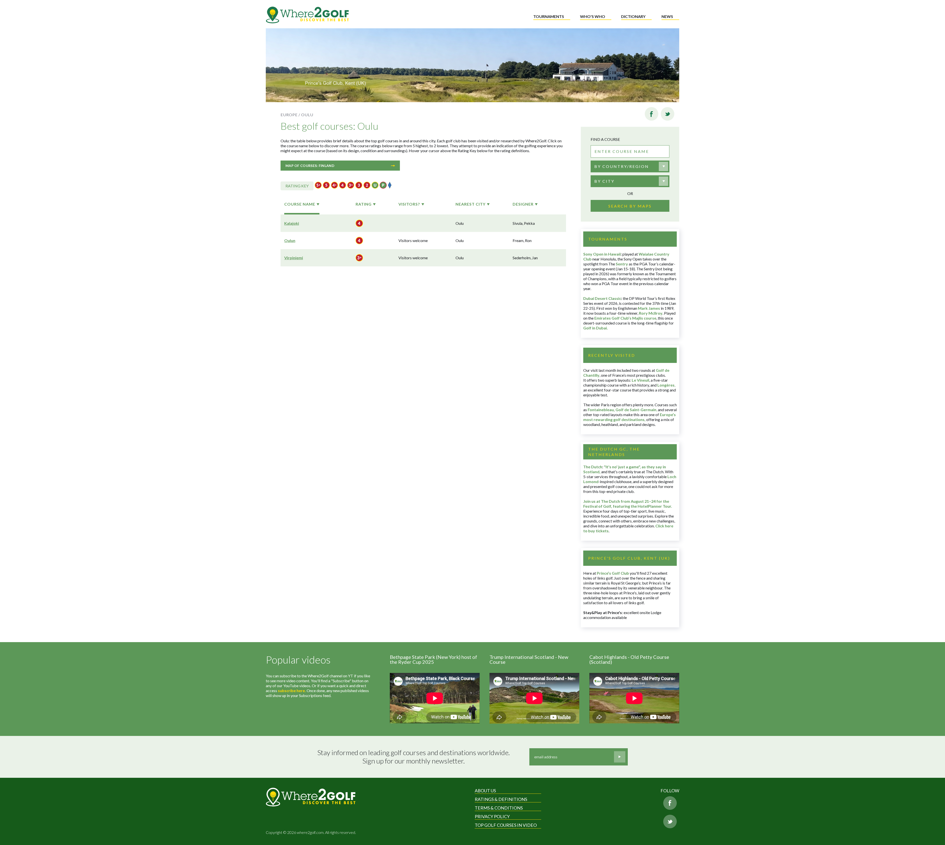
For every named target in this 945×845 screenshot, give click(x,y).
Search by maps (630, 206)
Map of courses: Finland (309, 165)
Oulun (289, 240)
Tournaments (548, 16)
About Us (485, 790)
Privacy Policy (492, 816)
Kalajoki (291, 223)
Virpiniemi (293, 257)
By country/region (621, 166)
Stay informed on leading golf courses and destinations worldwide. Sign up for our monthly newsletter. (413, 756)
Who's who (592, 16)
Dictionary (633, 16)
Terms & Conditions (499, 808)
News (667, 16)
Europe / (290, 114)
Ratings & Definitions (501, 799)
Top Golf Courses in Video (506, 825)
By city (604, 181)
